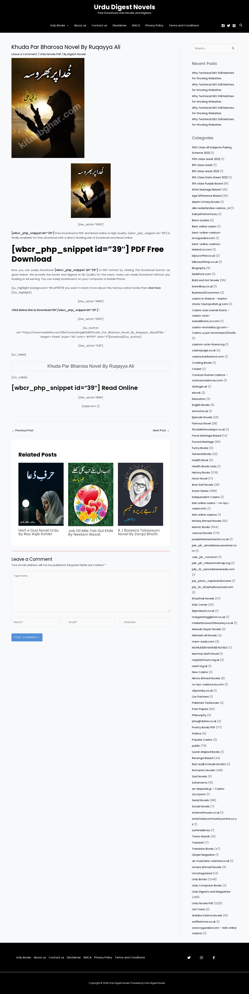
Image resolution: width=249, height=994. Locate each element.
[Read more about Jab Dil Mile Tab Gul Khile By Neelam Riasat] (90, 494)
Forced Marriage (203, 442)
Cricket (197, 369)
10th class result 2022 (206, 159)
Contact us (99, 25)
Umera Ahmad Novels (206, 867)
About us (80, 25)
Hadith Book (200, 460)
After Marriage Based (206, 189)
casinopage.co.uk (204, 350)
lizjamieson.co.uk (203, 611)
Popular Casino (202, 740)
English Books (201, 405)
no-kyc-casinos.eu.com (208, 684)
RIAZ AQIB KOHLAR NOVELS (209, 764)
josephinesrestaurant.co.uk (210, 539)
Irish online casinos (204, 515)
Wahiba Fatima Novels (207, 915)
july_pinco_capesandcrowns (211, 581)
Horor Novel (199, 478)
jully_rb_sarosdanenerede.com (213, 569)
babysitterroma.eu (204, 214)
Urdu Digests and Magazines (211, 891)
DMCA (136, 25)
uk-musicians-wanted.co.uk (210, 861)
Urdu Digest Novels (124, 7)
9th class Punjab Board (207, 183)
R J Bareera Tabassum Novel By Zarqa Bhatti (139, 532)
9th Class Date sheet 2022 (210, 177)
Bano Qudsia (200, 220)
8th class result (202, 165)
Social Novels (201, 806)
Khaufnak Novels (203, 598)
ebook (196, 393)
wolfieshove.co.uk (204, 921)
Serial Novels (200, 800)
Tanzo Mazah (201, 836)
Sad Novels (199, 776)
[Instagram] (234, 25)
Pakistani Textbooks (205, 703)
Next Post (161, 430)
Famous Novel (201, 423)
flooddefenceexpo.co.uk (208, 429)
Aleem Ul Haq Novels (206, 202)
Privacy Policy (154, 25)
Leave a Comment (24, 54)
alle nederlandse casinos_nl (211, 208)
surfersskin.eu (201, 830)
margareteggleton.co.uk (208, 617)
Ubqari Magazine (203, 855)
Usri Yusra (198, 909)
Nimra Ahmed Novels (206, 678)
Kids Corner (199, 605)
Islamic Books (201, 527)
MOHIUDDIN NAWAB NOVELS (210, 647)
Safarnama (199, 782)
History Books (201, 472)
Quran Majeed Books (206, 752)
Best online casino (204, 226)
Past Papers (200, 709)
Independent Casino (206, 497)
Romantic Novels (203, 770)
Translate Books (203, 849)
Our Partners (200, 696)
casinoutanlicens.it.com (208, 356)
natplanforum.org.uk (205, 660)
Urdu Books (57, 25)
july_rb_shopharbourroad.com (212, 587)
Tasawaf (198, 842)
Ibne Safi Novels (202, 485)
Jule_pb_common (204, 557)
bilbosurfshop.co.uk (205, 262)
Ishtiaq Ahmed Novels (206, 521)
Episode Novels (202, 417)
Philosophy (199, 715)
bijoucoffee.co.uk (203, 256)
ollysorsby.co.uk (202, 690)
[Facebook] (223, 25)
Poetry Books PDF (203, 727)
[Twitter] (228, 25)
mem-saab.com (203, 641)
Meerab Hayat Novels (206, 629)
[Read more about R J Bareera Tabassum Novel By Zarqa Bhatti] (140, 494)
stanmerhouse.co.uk (205, 812)
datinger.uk (199, 386)
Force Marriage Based (206, 435)
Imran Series (200, 491)
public (196, 746)
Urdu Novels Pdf (50, 54)
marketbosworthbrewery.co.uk (212, 623)
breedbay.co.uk (202, 286)
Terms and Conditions (184, 25)
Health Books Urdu (204, 466)
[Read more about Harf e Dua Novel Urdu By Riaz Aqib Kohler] (41, 494)
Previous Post (23, 430)
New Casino (200, 672)
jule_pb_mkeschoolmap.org (211, 563)
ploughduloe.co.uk (204, 721)
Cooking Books (202, 363)
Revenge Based (202, 758)
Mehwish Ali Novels (204, 635)
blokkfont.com (201, 274)
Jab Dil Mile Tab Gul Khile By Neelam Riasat (90, 532)
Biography (198, 268)
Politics (196, 733)
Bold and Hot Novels (205, 280)
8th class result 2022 (205, 171)
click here (154, 288)
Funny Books (200, 448)
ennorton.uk (200, 411)
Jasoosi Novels (202, 533)
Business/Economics (205, 292)
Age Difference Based (207, 196)
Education (198, 399)
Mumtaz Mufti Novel (205, 654)
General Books (201, 454)
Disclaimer (120, 25)
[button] (67, 25)
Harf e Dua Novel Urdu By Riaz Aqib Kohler (38, 532)
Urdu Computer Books (207, 885)
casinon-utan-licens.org (208, 344)
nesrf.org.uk (199, 666)
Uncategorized (202, 873)
